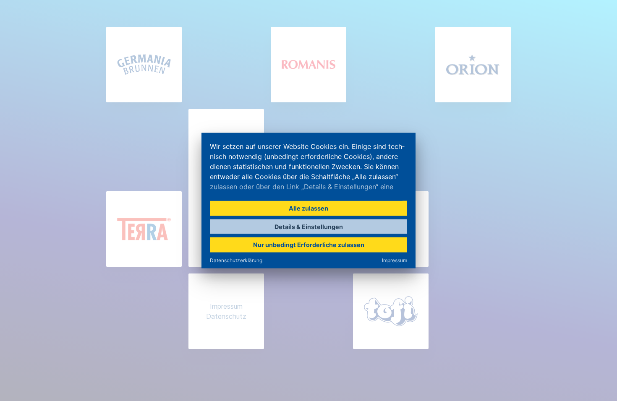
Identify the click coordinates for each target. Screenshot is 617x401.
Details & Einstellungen (309, 226)
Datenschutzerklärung (236, 260)
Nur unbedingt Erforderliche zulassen (308, 244)
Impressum (394, 260)
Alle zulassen (308, 208)
